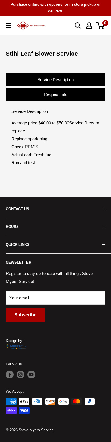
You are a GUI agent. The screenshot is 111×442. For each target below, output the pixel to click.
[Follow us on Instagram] (20, 374)
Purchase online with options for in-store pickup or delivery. (56, 7)
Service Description (55, 79)
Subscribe (25, 314)
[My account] (89, 25)
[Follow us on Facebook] (10, 374)
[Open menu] (8, 25)
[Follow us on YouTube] (31, 374)
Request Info (55, 94)
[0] (100, 25)
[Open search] (78, 25)
